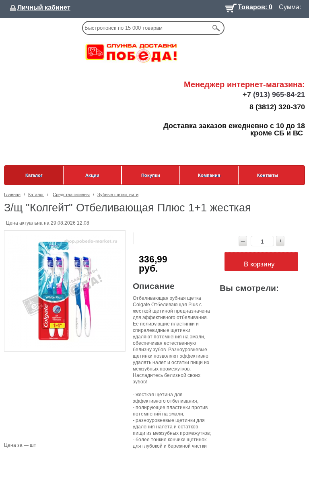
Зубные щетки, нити (117, 194)
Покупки (150, 175)
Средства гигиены (71, 194)
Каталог (34, 175)
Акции (92, 175)
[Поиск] (216, 28)
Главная (12, 194)
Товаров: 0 (255, 6)
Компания (209, 175)
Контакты (267, 175)
